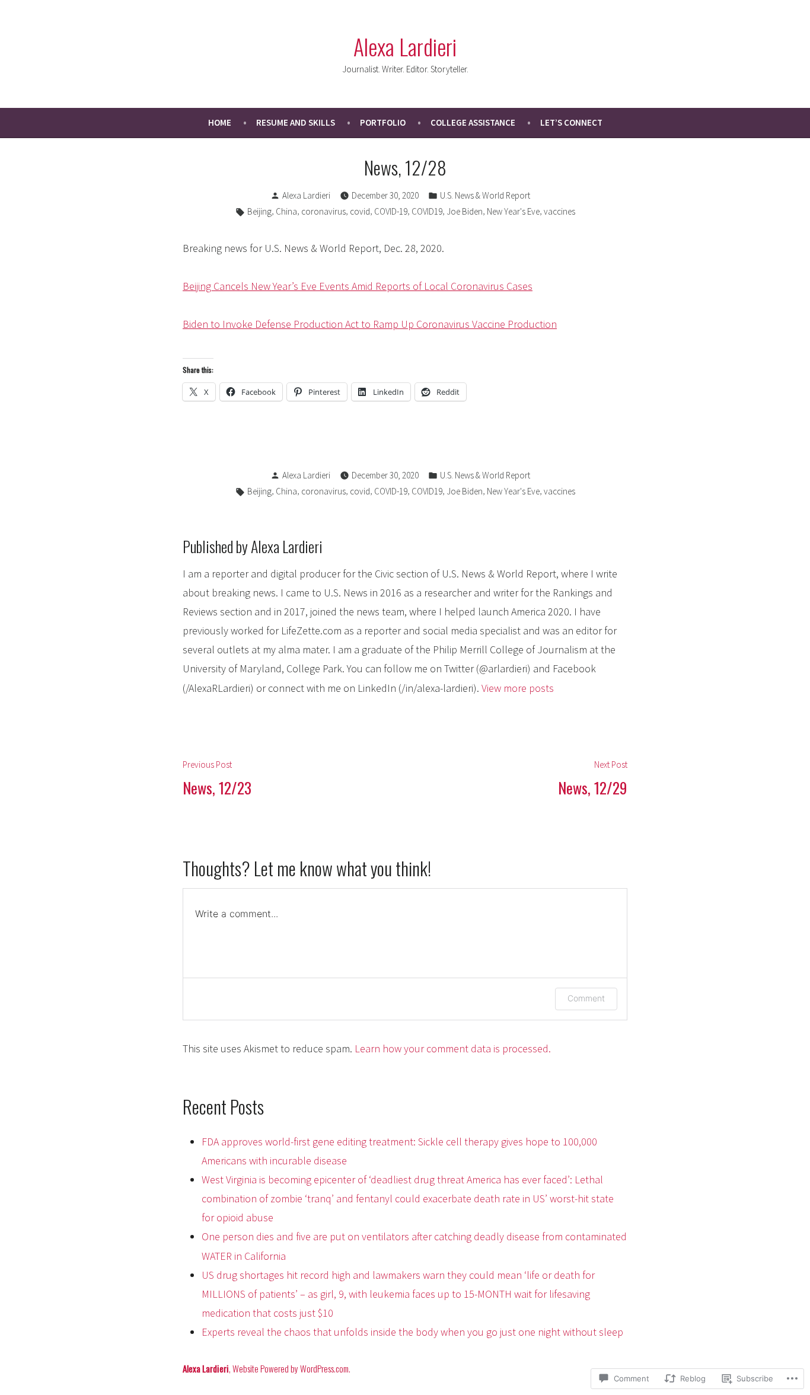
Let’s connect (571, 122)
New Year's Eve (513, 211)
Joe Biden (465, 211)
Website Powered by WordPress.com (290, 1368)
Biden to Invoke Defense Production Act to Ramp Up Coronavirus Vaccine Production (370, 324)
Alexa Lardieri (405, 46)
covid (360, 211)
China (286, 211)
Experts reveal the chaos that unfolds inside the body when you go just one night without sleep (412, 1332)
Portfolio (383, 122)
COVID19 (427, 211)
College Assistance (472, 122)
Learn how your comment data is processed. (453, 1048)
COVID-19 (390, 211)
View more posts (517, 688)
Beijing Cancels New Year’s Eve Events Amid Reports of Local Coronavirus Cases (357, 286)
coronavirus (323, 211)
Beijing (259, 211)
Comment (586, 998)
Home (219, 122)
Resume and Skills (295, 122)
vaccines (559, 211)
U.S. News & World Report (485, 195)
